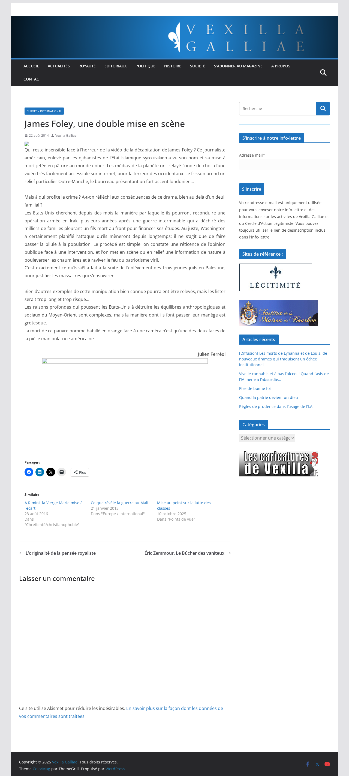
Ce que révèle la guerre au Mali (119, 502)
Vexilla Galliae (66, 135)
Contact (32, 79)
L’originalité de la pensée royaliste (61, 553)
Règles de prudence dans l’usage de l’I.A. (276, 406)
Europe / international (44, 111)
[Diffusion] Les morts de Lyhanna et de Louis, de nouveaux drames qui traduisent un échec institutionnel (283, 359)
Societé (197, 65)
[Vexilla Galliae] (174, 20)
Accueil (31, 65)
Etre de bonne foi (255, 388)
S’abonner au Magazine (238, 65)
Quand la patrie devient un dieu (268, 397)
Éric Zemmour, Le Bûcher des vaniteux (184, 553)
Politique (145, 65)
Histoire (172, 65)
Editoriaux (115, 65)
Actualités (59, 65)
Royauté (87, 65)
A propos (280, 65)
